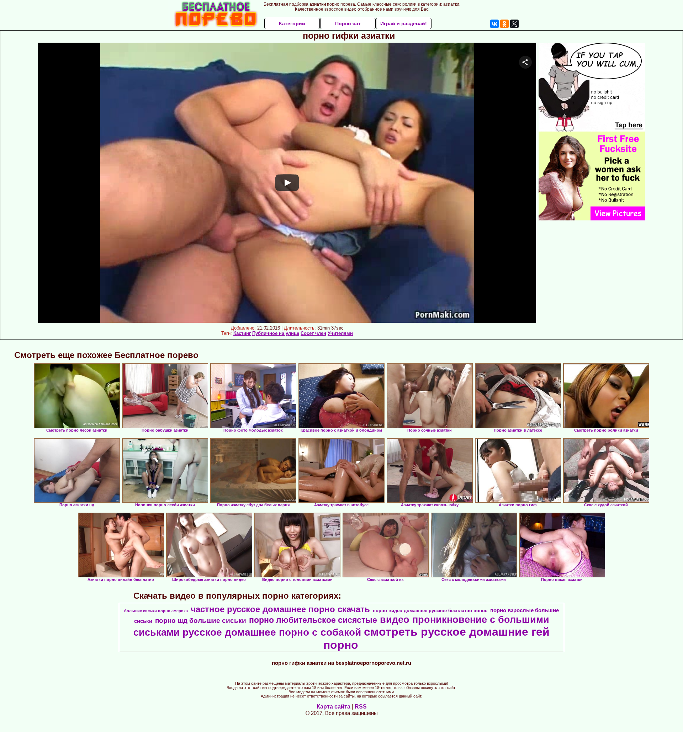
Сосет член (313, 333)
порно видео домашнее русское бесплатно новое (430, 610)
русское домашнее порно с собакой (271, 632)
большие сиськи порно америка (156, 611)
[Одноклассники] (504, 24)
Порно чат (348, 23)
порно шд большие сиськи (200, 620)
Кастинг (242, 333)
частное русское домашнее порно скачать (280, 609)
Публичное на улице (275, 333)
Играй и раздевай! (403, 23)
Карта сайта (333, 707)
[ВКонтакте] (494, 24)
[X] (514, 24)
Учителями (340, 333)
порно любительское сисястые (313, 620)
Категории (292, 23)
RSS (361, 707)
